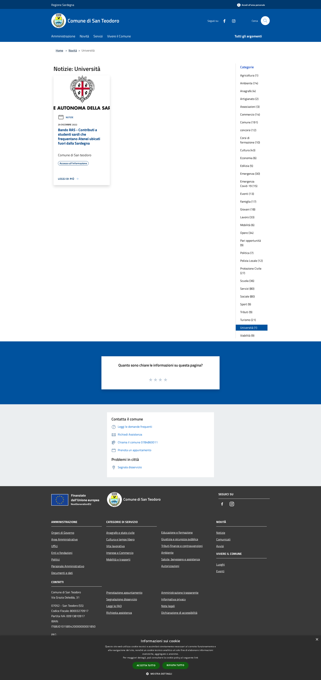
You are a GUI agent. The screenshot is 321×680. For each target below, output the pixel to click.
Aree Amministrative (64, 539)
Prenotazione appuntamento (124, 592)
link (196, 657)
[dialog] (160, 658)
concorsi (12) (248, 130)
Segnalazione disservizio (121, 599)
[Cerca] (265, 20)
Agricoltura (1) (249, 75)
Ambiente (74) (249, 83)
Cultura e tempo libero (120, 539)
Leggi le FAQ (114, 606)
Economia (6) (248, 158)
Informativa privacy (173, 599)
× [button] (316, 639)
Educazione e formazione (177, 532)
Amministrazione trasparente (179, 592)
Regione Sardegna (62, 5)
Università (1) (248, 327)
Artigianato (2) (249, 99)
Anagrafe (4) (248, 91)
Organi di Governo (62, 532)
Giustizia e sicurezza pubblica (179, 539)
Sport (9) (245, 304)
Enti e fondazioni (61, 553)
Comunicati (223, 539)
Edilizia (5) (246, 166)
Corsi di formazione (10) (250, 140)
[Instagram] (232, 20)
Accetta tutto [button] (146, 665)
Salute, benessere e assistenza (180, 559)
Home (59, 50)
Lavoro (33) (247, 217)
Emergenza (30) (250, 173)
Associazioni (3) (250, 106)
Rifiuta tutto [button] (175, 665)
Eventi (220, 571)
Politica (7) (246, 253)
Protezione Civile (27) (250, 270)
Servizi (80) (247, 288)
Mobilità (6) (247, 225)
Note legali (168, 606)
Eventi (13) (247, 193)
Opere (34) (246, 233)
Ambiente (167, 552)
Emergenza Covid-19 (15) (248, 183)
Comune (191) (249, 122)
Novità (73, 50)
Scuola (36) (247, 281)
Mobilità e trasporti (118, 559)
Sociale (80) (247, 296)
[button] (160, 674)
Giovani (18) (247, 209)
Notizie (69, 117)
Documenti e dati (62, 573)
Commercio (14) (250, 114)
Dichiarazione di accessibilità (179, 612)
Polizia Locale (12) (251, 260)
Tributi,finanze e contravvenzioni (182, 546)
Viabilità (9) (247, 335)
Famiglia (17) (248, 201)
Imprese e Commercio (119, 553)
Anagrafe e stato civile (120, 532)
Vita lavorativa (115, 546)
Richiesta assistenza (119, 612)
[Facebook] (223, 20)
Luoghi (220, 564)
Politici (55, 559)
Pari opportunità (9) (250, 242)
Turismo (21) (248, 320)
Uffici (54, 546)
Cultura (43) (247, 150)
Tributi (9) (246, 312)
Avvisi (220, 546)
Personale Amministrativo (67, 566)
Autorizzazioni (170, 566)
